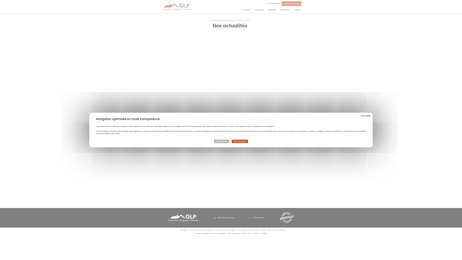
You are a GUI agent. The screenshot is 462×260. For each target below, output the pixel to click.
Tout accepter (240, 141)
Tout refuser (365, 115)
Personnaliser (221, 141)
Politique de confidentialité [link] (231, 122)
